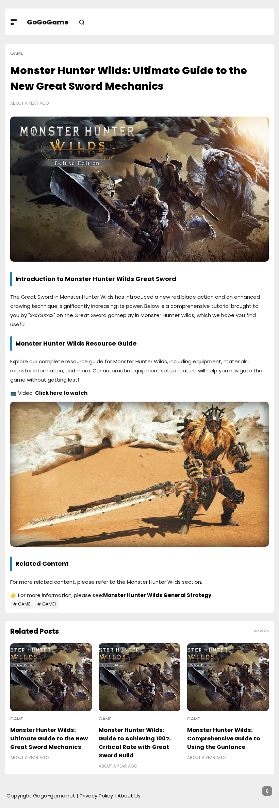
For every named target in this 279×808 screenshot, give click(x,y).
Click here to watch (61, 393)
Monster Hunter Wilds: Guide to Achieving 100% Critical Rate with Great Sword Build (135, 742)
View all (261, 631)
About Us (129, 795)
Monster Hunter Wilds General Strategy (157, 595)
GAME (16, 53)
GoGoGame (48, 22)
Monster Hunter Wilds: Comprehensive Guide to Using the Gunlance (223, 738)
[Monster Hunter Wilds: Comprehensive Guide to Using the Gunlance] (228, 677)
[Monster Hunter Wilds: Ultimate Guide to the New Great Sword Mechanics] (51, 677)
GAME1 (49, 604)
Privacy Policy (96, 795)
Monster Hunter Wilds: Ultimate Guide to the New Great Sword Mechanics (49, 738)
